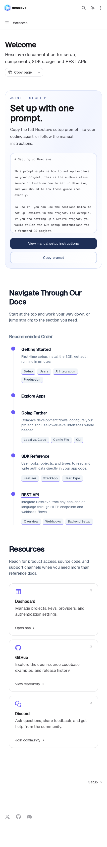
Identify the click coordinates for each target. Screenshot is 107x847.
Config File (61, 440)
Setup (28, 371)
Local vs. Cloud (35, 440)
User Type (72, 478)
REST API (30, 494)
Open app (23, 628)
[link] (53, 609)
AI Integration (65, 371)
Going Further (34, 413)
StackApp (50, 478)
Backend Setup (79, 522)
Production (32, 380)
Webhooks (53, 522)
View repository (27, 684)
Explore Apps (33, 396)
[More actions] (100, 7)
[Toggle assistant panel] (93, 8)
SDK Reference (35, 456)
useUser (30, 478)
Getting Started (36, 349)
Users (44, 371)
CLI (78, 440)
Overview (31, 522)
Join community (28, 740)
